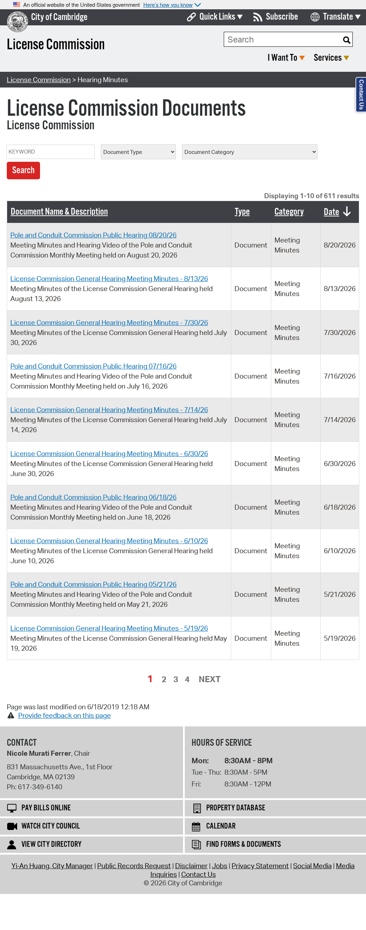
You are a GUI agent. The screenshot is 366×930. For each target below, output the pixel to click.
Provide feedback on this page (64, 715)
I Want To (282, 58)
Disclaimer (191, 865)
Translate (338, 17)
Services (328, 58)
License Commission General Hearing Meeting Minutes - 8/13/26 (109, 278)
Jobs (219, 865)
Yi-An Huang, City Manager (52, 865)
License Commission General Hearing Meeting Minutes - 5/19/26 (109, 628)
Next (210, 679)
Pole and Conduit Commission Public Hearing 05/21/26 (93, 584)
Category (289, 212)
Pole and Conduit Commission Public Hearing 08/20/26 (93, 235)
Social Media (312, 865)
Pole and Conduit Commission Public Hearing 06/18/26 (93, 497)
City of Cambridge (59, 17)
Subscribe (282, 17)
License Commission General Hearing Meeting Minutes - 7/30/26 (109, 322)
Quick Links (217, 17)
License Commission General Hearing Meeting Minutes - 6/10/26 (109, 540)
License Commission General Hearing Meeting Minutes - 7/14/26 (109, 409)
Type (242, 212)
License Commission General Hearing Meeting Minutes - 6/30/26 (109, 453)
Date (331, 212)
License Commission (39, 79)
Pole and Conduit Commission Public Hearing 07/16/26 (93, 366)
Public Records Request (134, 865)
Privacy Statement (260, 865)
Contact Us (198, 874)
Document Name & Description (59, 212)
